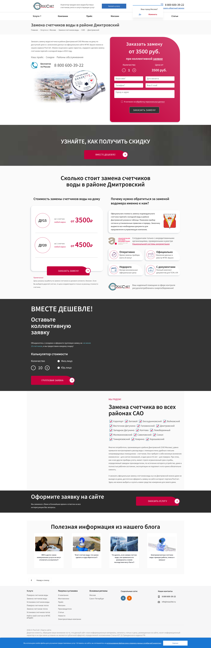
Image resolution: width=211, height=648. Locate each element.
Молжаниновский (122, 434)
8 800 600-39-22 (69, 65)
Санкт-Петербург (96, 598)
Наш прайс (37, 57)
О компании (63, 595)
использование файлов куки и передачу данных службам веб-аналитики (134, 643)
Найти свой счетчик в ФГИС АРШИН (38, 617)
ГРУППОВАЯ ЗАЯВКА (52, 380)
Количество (129, 64)
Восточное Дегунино (124, 425)
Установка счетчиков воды (38, 602)
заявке (158, 59)
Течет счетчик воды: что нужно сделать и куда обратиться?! (87, 556)
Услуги (30, 590)
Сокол (160, 434)
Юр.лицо (66, 367)
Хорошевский (157, 439)
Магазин (61, 605)
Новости (61, 616)
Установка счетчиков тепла (38, 612)
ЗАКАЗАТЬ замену (68, 270)
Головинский (148, 425)
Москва (92, 595)
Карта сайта (46, 630)
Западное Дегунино (123, 430)
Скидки (50, 57)
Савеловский (144, 434)
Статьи (61, 612)
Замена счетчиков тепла (37, 609)
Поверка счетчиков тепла (38, 605)
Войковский (173, 421)
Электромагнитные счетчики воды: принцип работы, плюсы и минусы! (161, 557)
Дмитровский (167, 425)
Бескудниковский (152, 421)
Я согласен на (144, 102)
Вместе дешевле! (105, 154)
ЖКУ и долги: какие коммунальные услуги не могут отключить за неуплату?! (49, 557)
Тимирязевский (121, 439)
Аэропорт (118, 421)
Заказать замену (144, 110)
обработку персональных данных (150, 102)
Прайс (60, 602)
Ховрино (139, 439)
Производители (65, 609)
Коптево (144, 430)
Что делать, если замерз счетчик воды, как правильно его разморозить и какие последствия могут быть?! (124, 558)
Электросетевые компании (69, 619)
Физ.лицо (66, 361)
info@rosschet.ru (169, 602)
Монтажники (63, 598)
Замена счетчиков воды (37, 598)
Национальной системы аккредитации (151, 244)
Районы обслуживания (70, 57)
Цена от (159, 64)
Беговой (133, 421)
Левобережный (162, 430)
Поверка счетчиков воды (37, 595)
